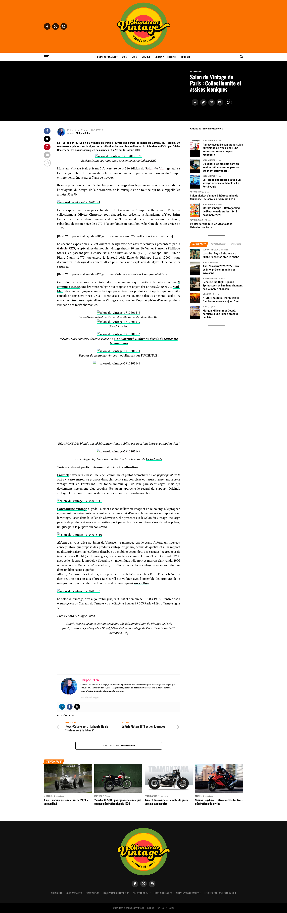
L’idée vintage (92, 893)
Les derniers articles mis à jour (220, 893)
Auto (124, 56)
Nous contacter (74, 893)
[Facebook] (70, 707)
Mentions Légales (163, 893)
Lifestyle (171, 56)
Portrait (185, 56)
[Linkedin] (62, 707)
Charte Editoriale (141, 893)
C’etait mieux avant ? (107, 56)
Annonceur (56, 893)
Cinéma (158, 56)
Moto (134, 56)
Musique (146, 56)
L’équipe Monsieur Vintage (116, 893)
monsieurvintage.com (92, 697)
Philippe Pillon (83, 133)
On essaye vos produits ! (188, 893)
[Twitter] (77, 707)
